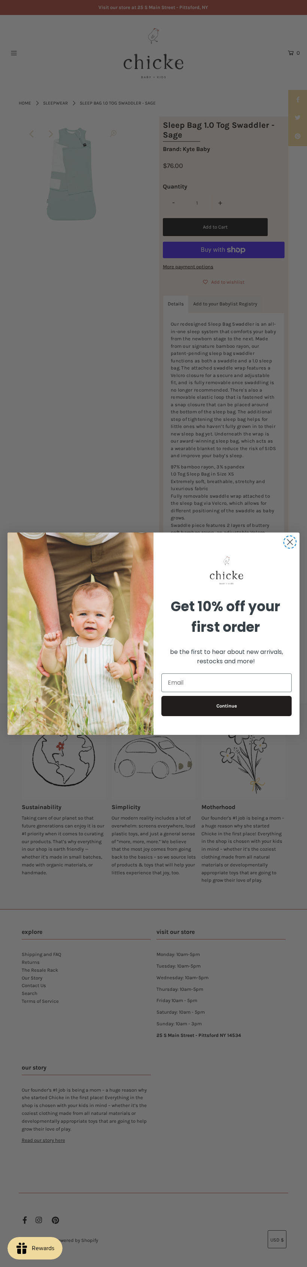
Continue (226, 706)
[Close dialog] (290, 542)
